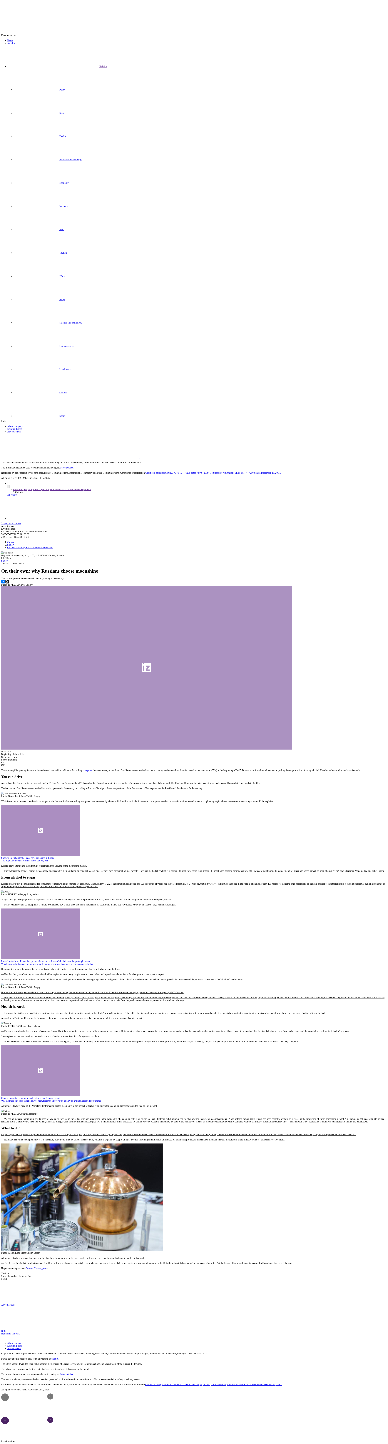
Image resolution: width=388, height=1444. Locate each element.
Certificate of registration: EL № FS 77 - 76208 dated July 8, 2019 (177, 472)
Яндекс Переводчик (36, 1268)
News (10, 40)
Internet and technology (70, 159)
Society (63, 113)
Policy (62, 89)
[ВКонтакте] (3, 581)
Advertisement (14, 431)
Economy (64, 183)
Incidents (63, 206)
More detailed (67, 467)
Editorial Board (14, 429)
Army (62, 299)
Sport (62, 416)
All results (12, 495)
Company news (66, 346)
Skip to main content (11, 523)
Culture (63, 392)
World (62, 276)
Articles (11, 43)
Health (62, 136)
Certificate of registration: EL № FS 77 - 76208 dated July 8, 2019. (177, 1384)
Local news (64, 369)
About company (15, 426)
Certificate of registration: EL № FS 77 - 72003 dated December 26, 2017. (245, 472)
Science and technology (70, 322)
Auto (61, 229)
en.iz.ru (55, 1358)
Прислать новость (10, 1333)
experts (88, 770)
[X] (7, 581)
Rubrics (103, 66)
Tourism (63, 252)
